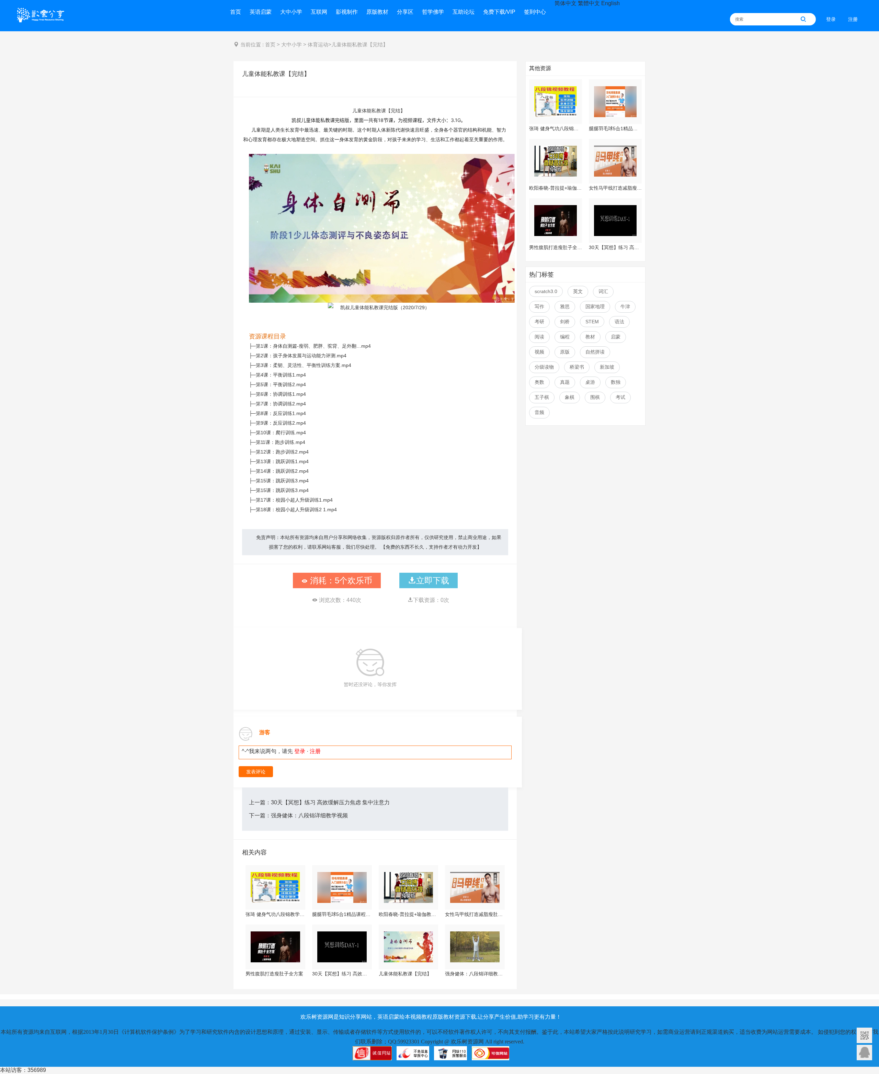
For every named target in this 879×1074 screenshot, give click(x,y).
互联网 (319, 12)
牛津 (625, 306)
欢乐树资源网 (43, 16)
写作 (539, 306)
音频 (539, 412)
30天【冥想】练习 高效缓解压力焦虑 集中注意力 (330, 802)
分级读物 (544, 367)
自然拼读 (595, 352)
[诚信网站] (372, 1056)
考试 (620, 397)
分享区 (405, 12)
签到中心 (535, 12)
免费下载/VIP (499, 12)
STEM (592, 321)
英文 (578, 291)
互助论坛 (464, 12)
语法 (619, 321)
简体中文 (566, 3)
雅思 (565, 306)
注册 (853, 19)
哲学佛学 (433, 12)
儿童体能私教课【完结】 (405, 973)
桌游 (590, 382)
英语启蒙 (261, 12)
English (610, 3)
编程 (565, 336)
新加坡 (607, 367)
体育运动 (318, 44)
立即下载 (432, 580)
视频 (539, 352)
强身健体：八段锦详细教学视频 (309, 815)
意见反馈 (864, 1052)
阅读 (539, 336)
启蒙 (615, 336)
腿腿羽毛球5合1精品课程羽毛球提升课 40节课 (342, 914)
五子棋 (542, 397)
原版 (565, 352)
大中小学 (291, 12)
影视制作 (347, 12)
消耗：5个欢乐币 (340, 580)
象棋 (569, 397)
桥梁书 (577, 367)
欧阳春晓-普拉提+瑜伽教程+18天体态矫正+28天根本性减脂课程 (408, 914)
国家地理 (595, 306)
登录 (831, 19)
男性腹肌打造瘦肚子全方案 (274, 973)
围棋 (595, 397)
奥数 (539, 382)
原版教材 (377, 12)
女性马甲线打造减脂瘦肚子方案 (475, 914)
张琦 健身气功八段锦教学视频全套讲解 (275, 914)
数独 (615, 382)
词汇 (603, 291)
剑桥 (565, 321)
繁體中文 (589, 3)
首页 (235, 12)
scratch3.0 (546, 291)
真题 (565, 382)
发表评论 (255, 771)
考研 (539, 321)
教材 (590, 336)
